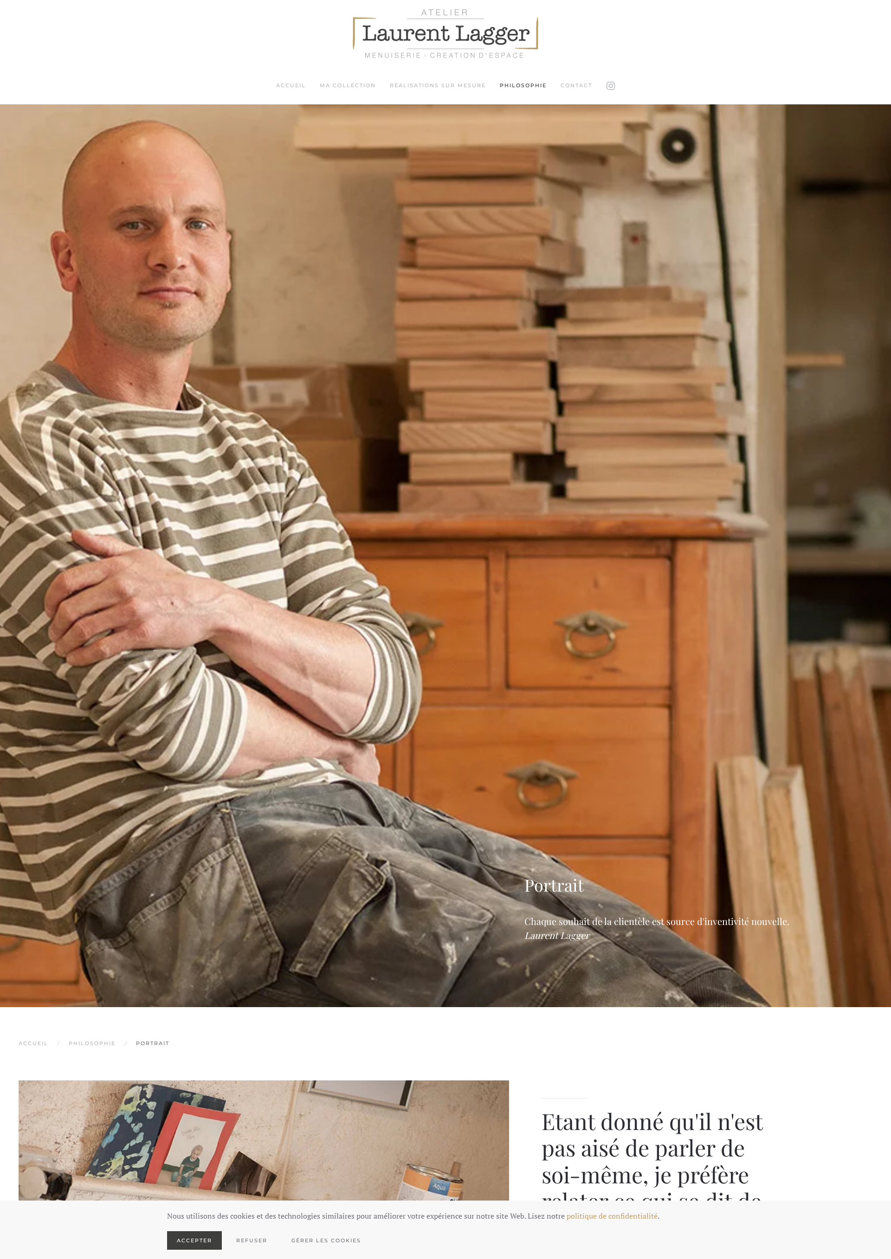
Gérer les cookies (326, 1240)
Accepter (194, 1240)
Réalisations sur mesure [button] (438, 85)
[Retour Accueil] (445, 33)
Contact (576, 85)
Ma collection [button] (348, 85)
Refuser (251, 1240)
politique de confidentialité (612, 1216)
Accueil (291, 85)
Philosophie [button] (523, 85)
